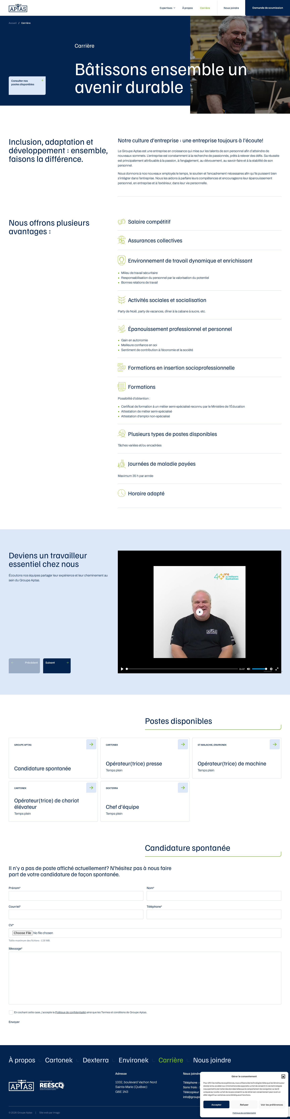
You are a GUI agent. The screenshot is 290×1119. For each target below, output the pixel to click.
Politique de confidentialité (244, 1113)
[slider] (182, 668)
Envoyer (14, 1022)
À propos (187, 8)
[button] (283, 1076)
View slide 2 (279, 671)
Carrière (205, 8)
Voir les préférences (272, 1104)
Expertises (166, 8)
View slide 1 (268, 671)
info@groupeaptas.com (199, 1097)
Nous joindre (231, 8)
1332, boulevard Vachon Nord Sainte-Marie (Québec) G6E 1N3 (136, 1086)
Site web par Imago (49, 1112)
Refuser (244, 1104)
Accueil (13, 22)
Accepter (216, 1104)
